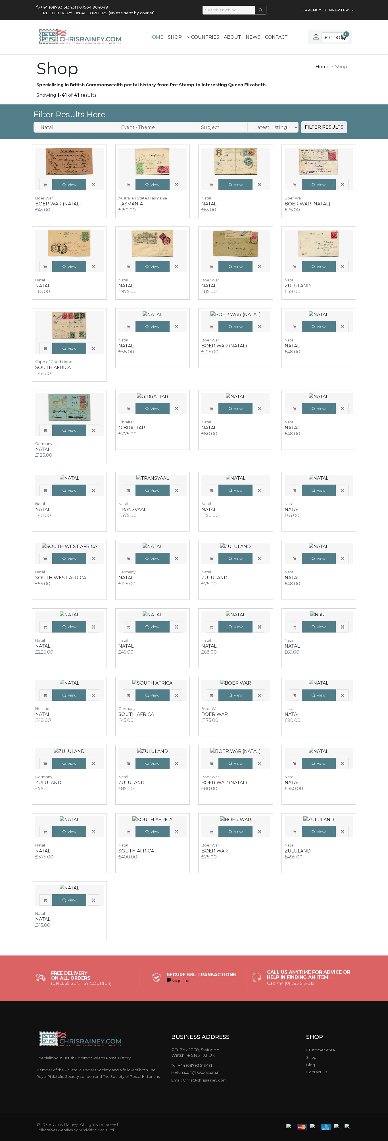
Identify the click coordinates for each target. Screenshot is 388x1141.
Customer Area (320, 1050)
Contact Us (316, 1072)
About (232, 37)
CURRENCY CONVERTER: (324, 10)
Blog (310, 1064)
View (72, 185)
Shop (175, 37)
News (253, 37)
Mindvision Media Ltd (96, 1130)
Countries (204, 37)
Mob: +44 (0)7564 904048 (195, 1072)
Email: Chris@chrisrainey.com (199, 1080)
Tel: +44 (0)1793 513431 (191, 1065)
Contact (276, 37)
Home (155, 37)
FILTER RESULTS (324, 127)
